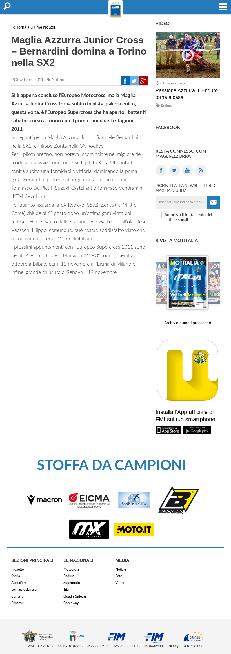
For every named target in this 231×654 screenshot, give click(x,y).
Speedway (71, 603)
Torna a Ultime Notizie (36, 28)
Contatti (17, 596)
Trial (66, 589)
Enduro (166, 105)
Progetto (17, 569)
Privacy (16, 603)
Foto (118, 576)
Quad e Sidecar (74, 596)
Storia (15, 576)
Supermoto (71, 583)
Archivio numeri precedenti (187, 323)
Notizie (58, 80)
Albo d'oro (19, 583)
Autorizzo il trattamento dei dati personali (188, 217)
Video (119, 583)
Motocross (71, 569)
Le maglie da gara (24, 589)
